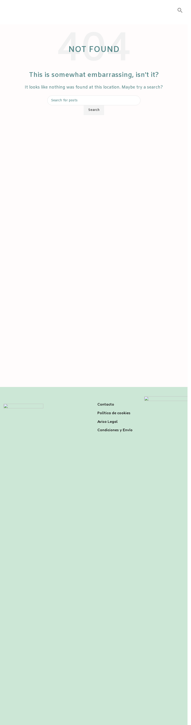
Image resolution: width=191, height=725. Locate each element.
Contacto (105, 404)
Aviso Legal (107, 421)
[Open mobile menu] (5, 10)
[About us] (117, 398)
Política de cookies (113, 412)
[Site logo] (93, 10)
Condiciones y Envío (115, 429)
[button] (180, 12)
